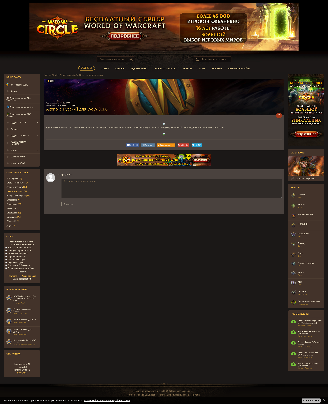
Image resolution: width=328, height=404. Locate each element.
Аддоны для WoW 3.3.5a (72, 75)
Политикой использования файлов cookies (107, 400)
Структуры (12, 217)
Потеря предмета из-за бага (21, 268)
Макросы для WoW (20, 314)
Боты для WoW (18, 303)
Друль (300, 246)
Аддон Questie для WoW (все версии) (308, 364)
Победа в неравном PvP (19, 250)
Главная (48, 75)
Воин (300, 253)
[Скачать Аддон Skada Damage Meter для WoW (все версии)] (293, 322)
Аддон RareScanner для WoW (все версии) (308, 354)
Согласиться (311, 401)
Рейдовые (11, 208)
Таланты (186, 68)
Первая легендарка (17, 256)
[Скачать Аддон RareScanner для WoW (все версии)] (293, 354)
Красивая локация (16, 259)
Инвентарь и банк (15, 191)
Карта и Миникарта (305, 336)
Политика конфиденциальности (141, 395)
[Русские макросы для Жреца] (9, 311)
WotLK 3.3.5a (302, 294)
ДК (299, 266)
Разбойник (303, 233)
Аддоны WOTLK (139, 68)
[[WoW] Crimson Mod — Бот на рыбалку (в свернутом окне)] (9, 298)
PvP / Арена (12, 178)
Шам (299, 197)
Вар (299, 256)
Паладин (303, 224)
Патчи (201, 68)
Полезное (216, 68)
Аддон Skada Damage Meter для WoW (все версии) (309, 322)
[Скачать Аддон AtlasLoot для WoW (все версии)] (293, 332)
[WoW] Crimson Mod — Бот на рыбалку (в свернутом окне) (24, 298)
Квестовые (12, 213)
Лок (299, 217)
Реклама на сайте (239, 68)
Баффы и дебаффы (16, 195)
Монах (301, 204)
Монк (300, 207)
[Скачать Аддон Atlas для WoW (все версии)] (293, 343)
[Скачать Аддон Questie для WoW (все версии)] (293, 364)
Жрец (301, 272)
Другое (10, 226)
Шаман (301, 194)
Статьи (105, 68)
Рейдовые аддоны (304, 325)
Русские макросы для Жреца (22, 310)
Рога (299, 236)
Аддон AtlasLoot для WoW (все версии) (309, 332)
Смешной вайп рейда (18, 253)
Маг (300, 282)
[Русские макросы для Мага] (9, 322)
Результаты (13, 276)
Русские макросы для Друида (22, 330)
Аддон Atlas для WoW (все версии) (309, 343)
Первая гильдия (15, 262)
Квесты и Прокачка (305, 368)
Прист (300, 275)
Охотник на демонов (309, 301)
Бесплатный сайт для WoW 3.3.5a (24, 341)
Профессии (12, 204)
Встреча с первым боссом (20, 247)
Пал (299, 227)
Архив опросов (29, 276)
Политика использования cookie (173, 395)
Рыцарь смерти (306, 263)
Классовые (12, 200)
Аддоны (120, 68)
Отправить (68, 204)
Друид (301, 243)
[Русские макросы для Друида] (9, 331)
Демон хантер (303, 304)
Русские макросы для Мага (24, 320)
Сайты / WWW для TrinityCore (24, 345)
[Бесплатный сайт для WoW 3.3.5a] (9, 342)
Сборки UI (11, 221)
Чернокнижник (305, 214)
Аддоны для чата (15, 187)
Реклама (196, 395)
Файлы (56, 75)
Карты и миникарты (16, 183)
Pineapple (22, 373)
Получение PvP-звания (19, 265)
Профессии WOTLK (165, 68)
